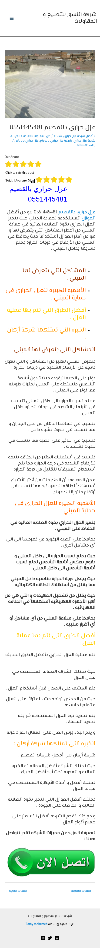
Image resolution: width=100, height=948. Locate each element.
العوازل (88, 218)
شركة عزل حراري (84, 140)
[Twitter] (50, 938)
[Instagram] (43, 938)
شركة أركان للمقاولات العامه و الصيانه (36, 136)
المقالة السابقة (82, 890)
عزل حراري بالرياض (26, 140)
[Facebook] (57, 938)
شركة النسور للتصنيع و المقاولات (70, 18)
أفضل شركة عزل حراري (78, 136)
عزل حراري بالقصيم (76, 212)
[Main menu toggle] (12, 18)
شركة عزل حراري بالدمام (56, 140)
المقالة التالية (16, 890)
